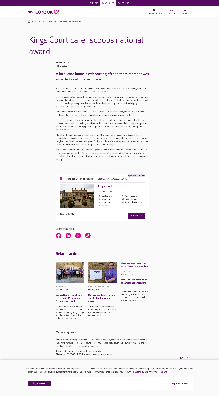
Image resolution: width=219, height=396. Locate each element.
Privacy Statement (157, 372)
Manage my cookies (178, 383)
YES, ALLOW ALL (39, 383)
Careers (94, 3)
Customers (123, 3)
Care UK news (39, 21)
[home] (29, 21)
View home (136, 215)
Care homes (108, 3)
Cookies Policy (137, 372)
